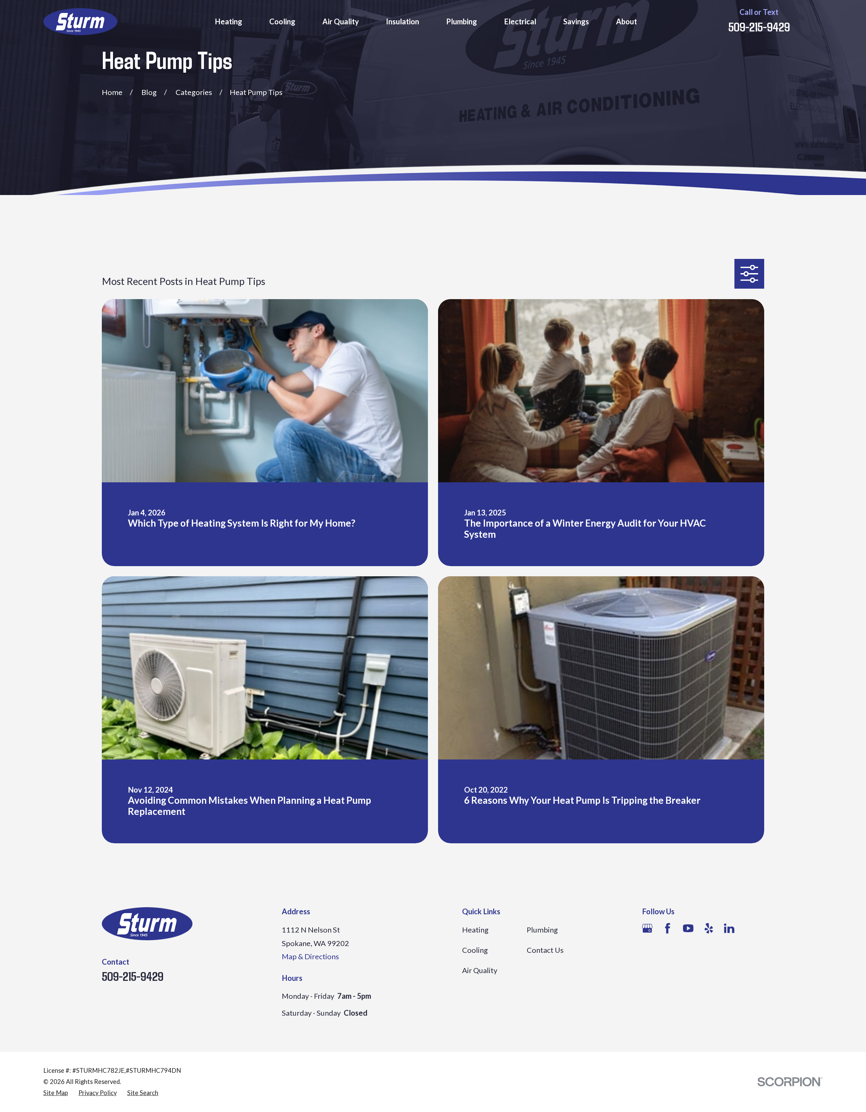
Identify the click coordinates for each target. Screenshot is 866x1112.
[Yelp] (709, 928)
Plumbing (542, 929)
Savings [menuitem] (576, 21)
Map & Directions (310, 956)
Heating (475, 929)
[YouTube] (688, 928)
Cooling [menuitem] (282, 21)
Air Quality (479, 970)
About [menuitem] (626, 21)
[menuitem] (55, 1092)
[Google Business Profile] (647, 928)
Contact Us (545, 949)
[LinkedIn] (729, 928)
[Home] (80, 21)
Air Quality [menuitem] (340, 21)
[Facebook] (667, 928)
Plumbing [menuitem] (461, 21)
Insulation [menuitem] (402, 21)
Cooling (475, 949)
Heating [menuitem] (228, 21)
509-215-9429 (759, 26)
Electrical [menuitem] (520, 21)
